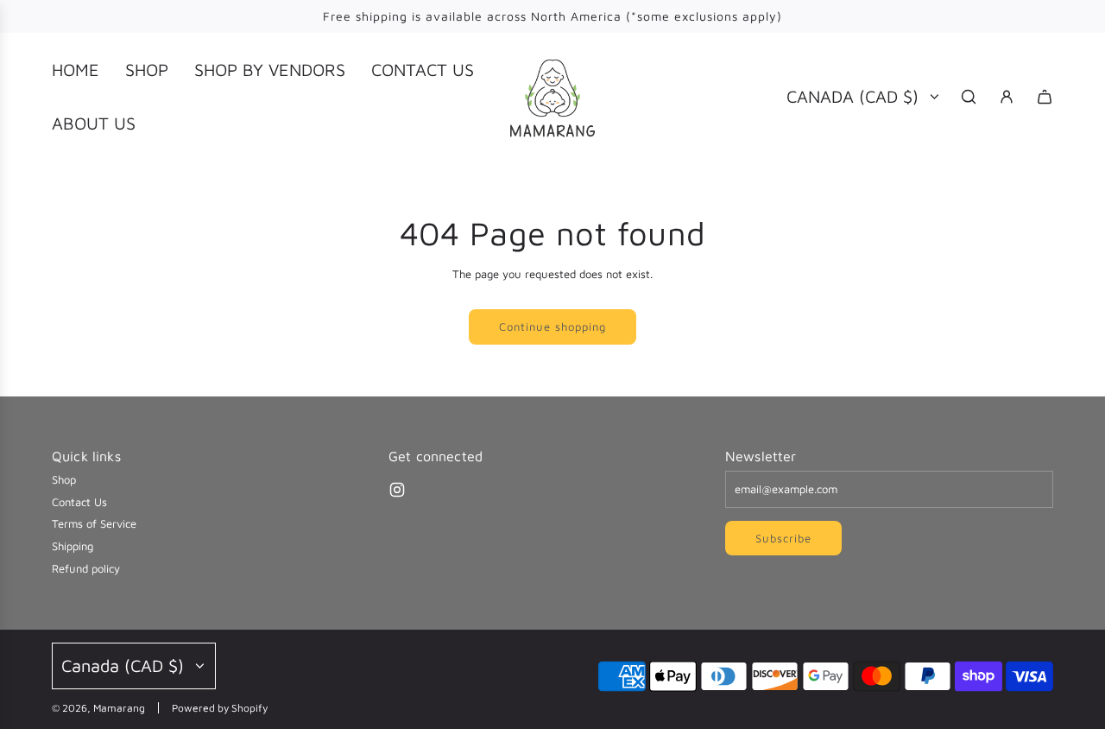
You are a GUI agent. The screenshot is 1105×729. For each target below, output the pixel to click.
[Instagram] (397, 490)
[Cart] (1045, 97)
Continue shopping (552, 326)
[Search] (969, 97)
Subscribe (783, 538)
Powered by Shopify (220, 707)
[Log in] (1007, 97)
